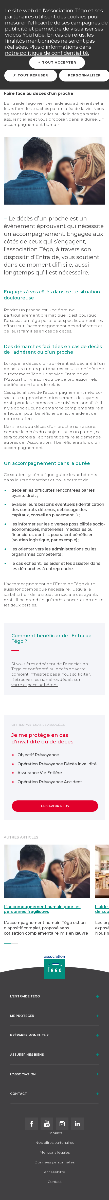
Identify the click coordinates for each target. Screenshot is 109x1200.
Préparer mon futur (29, 1035)
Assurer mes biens (27, 1054)
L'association (23, 1074)
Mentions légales (55, 1152)
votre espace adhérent (34, 684)
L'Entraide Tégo (25, 996)
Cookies (54, 1133)
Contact (18, 1094)
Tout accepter (58, 62)
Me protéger (22, 1016)
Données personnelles (54, 1162)
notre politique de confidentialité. (47, 53)
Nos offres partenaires (54, 1143)
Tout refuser (32, 75)
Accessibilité (54, 1172)
